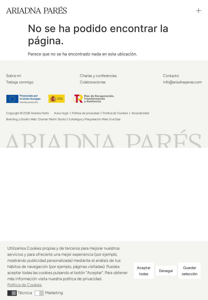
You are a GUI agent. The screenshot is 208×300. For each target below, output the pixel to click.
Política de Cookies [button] (24, 284)
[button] (12, 293)
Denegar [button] (166, 270)
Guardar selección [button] (189, 270)
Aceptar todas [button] (143, 270)
